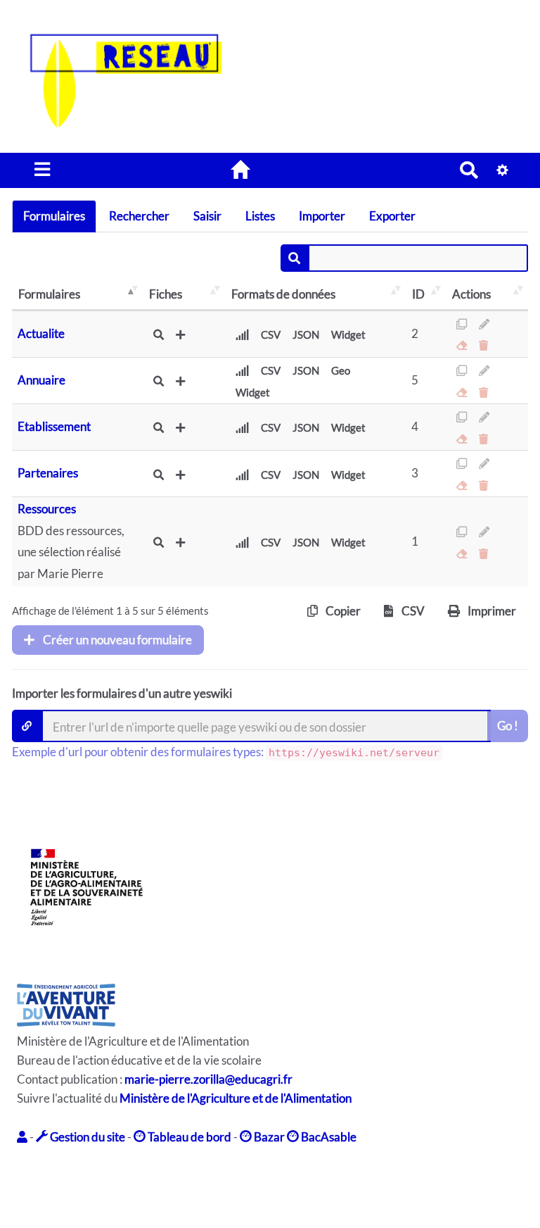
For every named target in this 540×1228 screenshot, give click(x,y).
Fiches (165, 294)
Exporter (392, 215)
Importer (322, 215)
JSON (305, 334)
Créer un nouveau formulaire (116, 639)
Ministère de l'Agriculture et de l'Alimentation (236, 1098)
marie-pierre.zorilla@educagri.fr (208, 1079)
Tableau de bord (188, 1136)
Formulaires (54, 215)
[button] (23, 1136)
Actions (471, 294)
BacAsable (327, 1136)
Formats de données (283, 294)
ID (418, 294)
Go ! (507, 725)
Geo (340, 370)
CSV (271, 334)
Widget (348, 334)
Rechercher (139, 215)
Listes (260, 215)
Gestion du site (86, 1136)
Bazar (268, 1136)
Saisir (207, 215)
